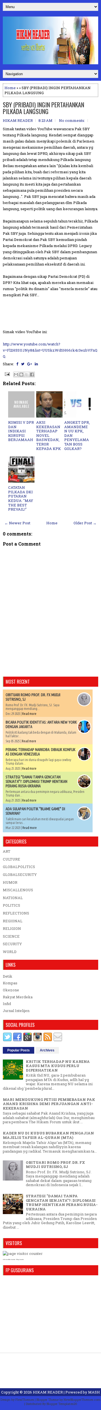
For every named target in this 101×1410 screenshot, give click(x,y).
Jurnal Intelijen (16, 1010)
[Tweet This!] (23, 363)
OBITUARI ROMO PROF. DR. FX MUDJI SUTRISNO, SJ (55, 1164)
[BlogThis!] (21, 374)
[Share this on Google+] (29, 363)
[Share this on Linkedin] (36, 363)
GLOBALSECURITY (20, 874)
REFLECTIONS (16, 913)
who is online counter (9, 1259)
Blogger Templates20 (62, 1404)
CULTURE (11, 859)
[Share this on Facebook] (17, 363)
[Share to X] (26, 374)
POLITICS (11, 905)
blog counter (20, 1259)
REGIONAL (12, 920)
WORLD (10, 951)
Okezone (11, 989)
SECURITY (12, 943)
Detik (7, 976)
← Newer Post (17, 522)
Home (10, 87)
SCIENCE (11, 936)
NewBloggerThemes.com (82, 1399)
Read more (29, 713)
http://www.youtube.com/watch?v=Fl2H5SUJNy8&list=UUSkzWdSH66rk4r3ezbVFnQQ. (50, 350)
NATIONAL (13, 897)
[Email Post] (7, 373)
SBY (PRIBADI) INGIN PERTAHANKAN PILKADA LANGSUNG (43, 108)
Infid (7, 1003)
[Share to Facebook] (32, 374)
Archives (47, 1050)
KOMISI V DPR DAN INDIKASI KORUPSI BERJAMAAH (21, 431)
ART (6, 851)
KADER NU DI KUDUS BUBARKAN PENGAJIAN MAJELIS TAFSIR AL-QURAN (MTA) (48, 1135)
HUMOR (10, 882)
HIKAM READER (48, 1392)
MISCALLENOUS (18, 889)
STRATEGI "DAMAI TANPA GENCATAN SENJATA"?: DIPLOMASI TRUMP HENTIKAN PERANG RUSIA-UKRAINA (36, 781)
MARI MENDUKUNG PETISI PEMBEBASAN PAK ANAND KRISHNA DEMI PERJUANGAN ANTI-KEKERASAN (49, 1104)
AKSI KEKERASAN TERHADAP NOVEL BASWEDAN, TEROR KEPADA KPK (48, 435)
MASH (94, 1392)
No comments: (72, 120)
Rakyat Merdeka (18, 996)
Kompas (10, 982)
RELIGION (12, 928)
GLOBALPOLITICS (19, 866)
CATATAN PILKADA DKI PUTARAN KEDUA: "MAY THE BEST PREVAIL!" (20, 498)
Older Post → (85, 522)
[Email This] (16, 374)
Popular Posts (18, 1050)
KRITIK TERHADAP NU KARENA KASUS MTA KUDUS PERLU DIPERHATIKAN (58, 1066)
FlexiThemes (24, 1399)
